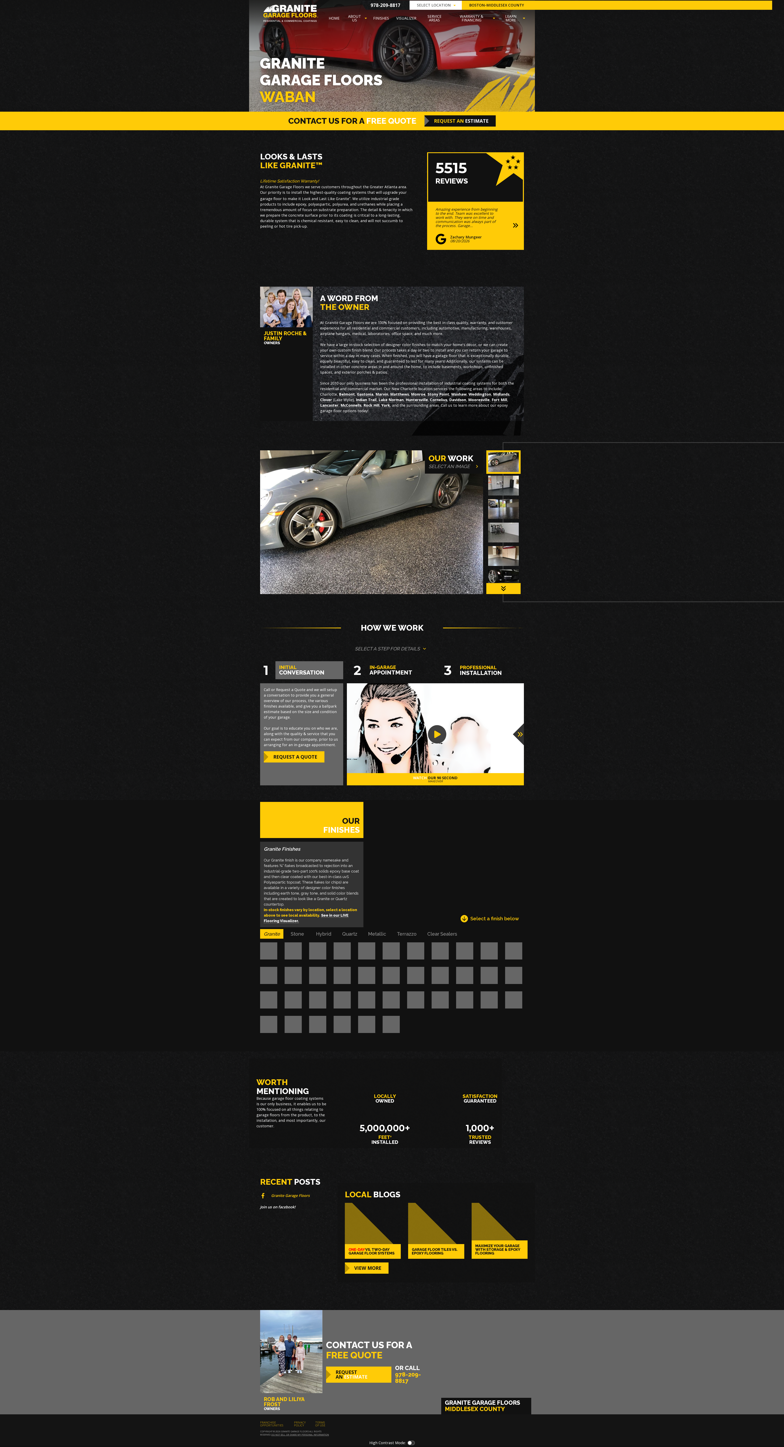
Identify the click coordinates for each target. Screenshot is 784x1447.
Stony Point (438, 394)
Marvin (381, 394)
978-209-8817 (385, 5)
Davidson (457, 399)
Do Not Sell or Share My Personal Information (300, 1435)
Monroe (418, 394)
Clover (326, 399)
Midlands (501, 394)
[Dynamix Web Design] (514, 1427)
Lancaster (329, 405)
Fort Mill (499, 399)
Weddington (480, 394)
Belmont (347, 394)
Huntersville (417, 399)
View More (367, 1268)
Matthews (399, 394)
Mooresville (479, 399)
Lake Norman (391, 399)
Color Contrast (411, 1443)
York (385, 405)
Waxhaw (459, 394)
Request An (461, 121)
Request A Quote (295, 757)
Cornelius (438, 399)
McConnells (351, 405)
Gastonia (365, 394)
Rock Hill (371, 405)
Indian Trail (366, 399)
